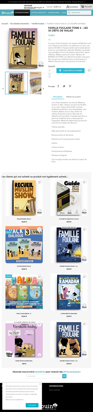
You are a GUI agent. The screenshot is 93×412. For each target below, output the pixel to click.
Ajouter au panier (70, 70)
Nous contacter (54, 390)
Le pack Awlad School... (24, 266)
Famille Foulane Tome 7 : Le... (69, 361)
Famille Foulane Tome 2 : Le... (69, 266)
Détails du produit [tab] (73, 97)
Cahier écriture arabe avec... (24, 361)
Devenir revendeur (29, 7)
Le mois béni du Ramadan (69, 313)
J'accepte (32, 405)
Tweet (64, 86)
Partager (58, 86)
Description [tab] (57, 97)
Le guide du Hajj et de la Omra (69, 219)
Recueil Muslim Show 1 (24, 219)
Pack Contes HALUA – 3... (24, 313)
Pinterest (70, 86)
